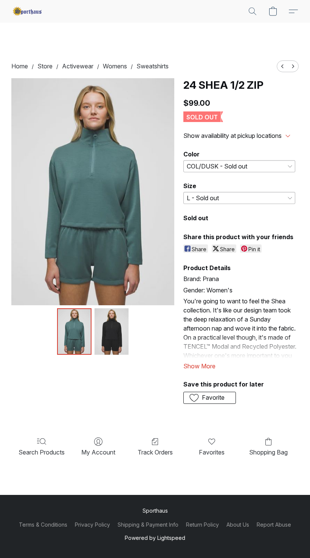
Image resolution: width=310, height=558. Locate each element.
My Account (98, 452)
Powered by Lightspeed (155, 538)
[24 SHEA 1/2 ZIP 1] (112, 331)
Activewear (77, 66)
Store (45, 66)
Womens (115, 66)
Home (19, 66)
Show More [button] (199, 366)
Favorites (212, 452)
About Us (237, 524)
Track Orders (155, 452)
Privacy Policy (92, 524)
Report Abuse (274, 524)
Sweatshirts (152, 66)
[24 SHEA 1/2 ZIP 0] (74, 331)
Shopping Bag (268, 452)
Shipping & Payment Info (148, 524)
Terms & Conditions (43, 524)
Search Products (42, 452)
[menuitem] (282, 66)
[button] (27, 11)
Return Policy (202, 524)
